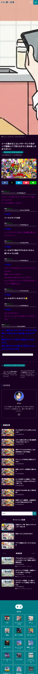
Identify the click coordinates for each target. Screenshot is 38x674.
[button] (5, 182)
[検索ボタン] (31, 2)
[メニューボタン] (35, 2)
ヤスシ (19, 403)
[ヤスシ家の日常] (7, 2)
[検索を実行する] (34, 513)
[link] (19, 414)
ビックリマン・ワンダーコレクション (13, 152)
